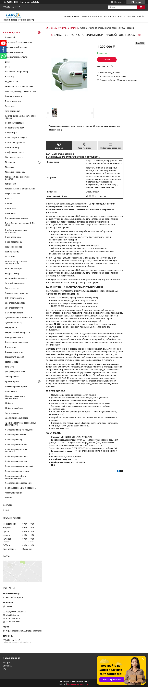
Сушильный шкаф (13, 322)
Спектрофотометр (14, 308)
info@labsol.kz (13, 615)
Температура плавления (16, 342)
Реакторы (10, 256)
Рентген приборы (13, 268)
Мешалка (9, 167)
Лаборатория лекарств (16, 461)
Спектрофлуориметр (15, 303)
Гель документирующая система (20, 91)
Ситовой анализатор (15, 283)
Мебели (8, 498)
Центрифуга (11, 391)
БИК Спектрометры (14, 298)
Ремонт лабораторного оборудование (16, 262)
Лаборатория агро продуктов (19, 430)
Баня (7, 62)
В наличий (73, 28)
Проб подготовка (13, 242)
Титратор (9, 367)
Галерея (131, 16)
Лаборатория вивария (15, 435)
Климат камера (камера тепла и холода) (20, 117)
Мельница (10, 162)
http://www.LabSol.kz (16, 612)
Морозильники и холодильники (20, 189)
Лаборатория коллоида (16, 456)
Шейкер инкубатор (14, 408)
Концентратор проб (14, 128)
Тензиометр (10, 347)
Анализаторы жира (14, 52)
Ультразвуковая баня (15, 372)
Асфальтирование (13, 493)
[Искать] (141, 7)
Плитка (8, 203)
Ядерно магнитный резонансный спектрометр (20, 424)
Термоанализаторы (14, 352)
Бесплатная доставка (110, 72)
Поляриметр (11, 213)
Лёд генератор (12, 147)
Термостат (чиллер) (14, 357)
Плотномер (10, 208)
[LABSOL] (14, 15)
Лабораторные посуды (16, 137)
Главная (68, 16)
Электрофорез (12, 413)
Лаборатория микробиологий (19, 466)
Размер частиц (12, 252)
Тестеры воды (11, 362)
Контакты (120, 16)
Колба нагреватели (14, 123)
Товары (6, 662)
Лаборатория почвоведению (19, 483)
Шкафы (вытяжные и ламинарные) (15, 397)
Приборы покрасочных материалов (16, 231)
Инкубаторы (11, 133)
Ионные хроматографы (16, 386)
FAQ (4, 669)
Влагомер (9, 76)
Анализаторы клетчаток (16, 57)
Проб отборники (13, 237)
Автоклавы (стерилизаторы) (18, 42)
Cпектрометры (12, 288)
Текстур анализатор (14, 337)
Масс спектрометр (14, 157)
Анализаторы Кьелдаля (16, 47)
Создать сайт (25, 2)
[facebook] (118, 471)
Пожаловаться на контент (77, 684)
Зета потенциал (12, 111)
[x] (121, 471)
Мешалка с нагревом (15, 172)
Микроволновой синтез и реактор (17, 178)
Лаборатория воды (14, 439)
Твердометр (11, 327)
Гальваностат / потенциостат (19, 86)
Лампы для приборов (15, 142)
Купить (106, 59)
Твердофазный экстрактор (18, 332)
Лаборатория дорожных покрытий (16, 450)
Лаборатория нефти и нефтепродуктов (15, 477)
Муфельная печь (13, 193)
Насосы (8, 198)
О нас (77, 16)
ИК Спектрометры (14, 313)
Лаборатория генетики (16, 444)
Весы (7, 67)
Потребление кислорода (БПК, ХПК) (20, 224)
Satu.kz (86, 682)
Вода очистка (11, 81)
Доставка (109, 16)
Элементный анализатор (16, 418)
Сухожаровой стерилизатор (18, 317)
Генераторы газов (13, 96)
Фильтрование (12, 376)
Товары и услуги (90, 16)
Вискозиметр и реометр (16, 72)
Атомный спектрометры (16, 293)
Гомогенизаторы (13, 101)
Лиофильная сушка (14, 152)
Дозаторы (9, 106)
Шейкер (9, 403)
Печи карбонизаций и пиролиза (20, 488)
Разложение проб (13, 247)
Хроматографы (12, 381)
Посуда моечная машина (16, 218)
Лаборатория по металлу (17, 471)
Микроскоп (10, 184)
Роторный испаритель (16, 278)
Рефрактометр (12, 273)
